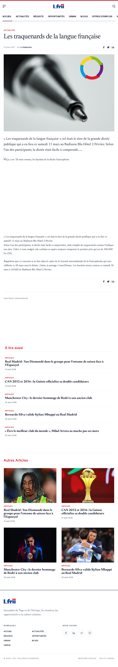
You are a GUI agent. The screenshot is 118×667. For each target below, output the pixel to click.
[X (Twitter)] (82, 633)
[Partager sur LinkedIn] (113, 47)
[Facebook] (66, 633)
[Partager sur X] (108, 47)
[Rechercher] (112, 6)
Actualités (22, 16)
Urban (72, 16)
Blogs (84, 16)
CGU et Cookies (106, 658)
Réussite (38, 16)
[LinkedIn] (74, 633)
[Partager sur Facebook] (103, 47)
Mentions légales (87, 658)
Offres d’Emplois (102, 16)
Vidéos (7, 645)
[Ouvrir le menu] (5, 6)
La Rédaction (26, 47)
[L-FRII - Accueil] (59, 6)
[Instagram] (90, 633)
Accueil (7, 16)
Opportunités (56, 16)
